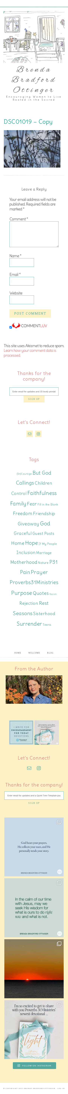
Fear (32, 504)
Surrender (29, 623)
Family (18, 503)
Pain (25, 572)
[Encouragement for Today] (21, 743)
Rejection (28, 603)
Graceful (23, 533)
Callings (25, 483)
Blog (50, 653)
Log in (61, 1088)
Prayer (39, 572)
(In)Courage (24, 473)
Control (19, 493)
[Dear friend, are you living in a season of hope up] (34, 847)
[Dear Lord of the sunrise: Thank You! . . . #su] (34, 968)
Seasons (23, 613)
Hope (31, 543)
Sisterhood (44, 613)
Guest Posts (43, 533)
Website (15, 293)
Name (15, 256)
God (45, 523)
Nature (43, 563)
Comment (18, 219)
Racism (53, 594)
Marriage (44, 552)
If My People (48, 544)
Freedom (22, 513)
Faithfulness (42, 493)
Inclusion (26, 552)
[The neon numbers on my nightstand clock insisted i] (34, 907)
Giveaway (28, 524)
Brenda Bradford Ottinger (34, 80)
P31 (53, 562)
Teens (47, 624)
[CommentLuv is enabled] (29, 327)
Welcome (34, 653)
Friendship (44, 513)
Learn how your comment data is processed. (30, 353)
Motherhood (23, 562)
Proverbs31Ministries (34, 582)
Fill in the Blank (48, 504)
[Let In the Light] (46, 743)
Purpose (21, 592)
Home (17, 543)
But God (41, 473)
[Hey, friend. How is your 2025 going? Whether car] (34, 1029)
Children (43, 483)
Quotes (41, 593)
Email (15, 274)
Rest (44, 603)
